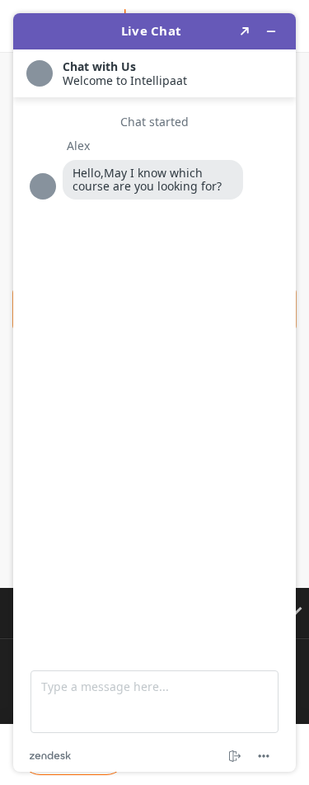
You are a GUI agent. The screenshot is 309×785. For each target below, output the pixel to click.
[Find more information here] (154, 392)
